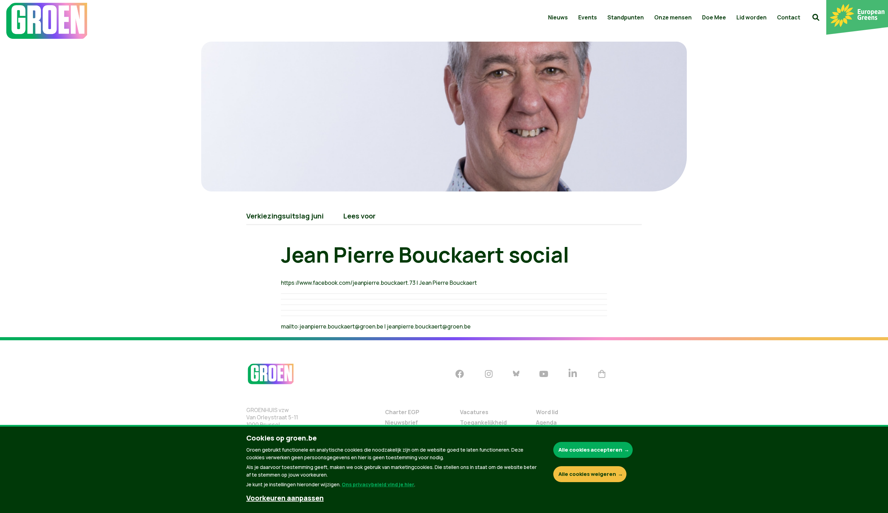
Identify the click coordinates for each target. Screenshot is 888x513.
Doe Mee (714, 17)
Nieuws (558, 17)
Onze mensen (673, 17)
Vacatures (474, 412)
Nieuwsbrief (401, 422)
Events (587, 17)
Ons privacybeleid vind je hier (378, 484)
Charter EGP (402, 412)
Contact (788, 17)
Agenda (546, 422)
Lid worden (751, 17)
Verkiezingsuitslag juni (285, 216)
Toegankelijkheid (483, 422)
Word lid (547, 412)
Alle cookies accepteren (590, 449)
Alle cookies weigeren (587, 474)
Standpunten (625, 17)
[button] (815, 17)
